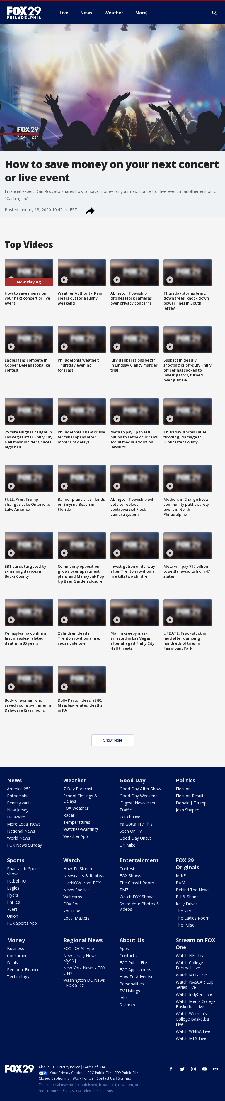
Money (16, 940)
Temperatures (76, 822)
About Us (132, 940)
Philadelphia (18, 796)
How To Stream (78, 868)
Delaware (16, 817)
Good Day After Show (140, 788)
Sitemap (127, 1005)
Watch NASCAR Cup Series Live (195, 984)
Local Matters (76, 918)
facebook (171, 1069)
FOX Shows (130, 875)
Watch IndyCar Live (194, 994)
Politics (185, 780)
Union (12, 916)
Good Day (132, 780)
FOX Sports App (22, 923)
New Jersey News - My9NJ (81, 958)
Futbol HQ (16, 881)
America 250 (19, 788)
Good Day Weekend (139, 796)
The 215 (183, 911)
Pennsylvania (19, 803)
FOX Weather (75, 808)
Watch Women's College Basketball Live (193, 1019)
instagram (193, 1069)
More (140, 13)
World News (18, 838)
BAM (180, 882)
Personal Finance (23, 969)
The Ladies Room (192, 918)
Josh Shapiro (188, 810)
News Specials (77, 889)
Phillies (13, 902)
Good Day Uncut (135, 838)
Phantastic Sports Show (23, 871)
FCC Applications (135, 969)
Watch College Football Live (189, 965)
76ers (12, 909)
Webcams (72, 897)
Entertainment (139, 860)
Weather (74, 780)
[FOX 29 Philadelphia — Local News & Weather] (26, 13)
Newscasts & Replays (83, 875)
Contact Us (130, 955)
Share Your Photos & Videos (140, 906)
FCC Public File (133, 962)
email (215, 1069)
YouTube (71, 911)
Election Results (191, 796)
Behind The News (192, 889)
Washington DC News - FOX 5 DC (84, 982)
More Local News (24, 824)
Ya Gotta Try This (136, 824)
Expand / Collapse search (214, 13)
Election (183, 788)
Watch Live (130, 817)
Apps (124, 948)
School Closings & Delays (80, 798)
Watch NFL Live (191, 955)
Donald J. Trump (191, 803)
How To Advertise (137, 976)
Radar (68, 815)
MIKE (181, 875)
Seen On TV (131, 831)
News (14, 780)
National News (21, 831)
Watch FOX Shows (137, 897)
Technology (18, 976)
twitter (182, 1069)
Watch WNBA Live (193, 1031)
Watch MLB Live (191, 975)
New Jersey (17, 810)
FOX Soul (72, 904)
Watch (71, 860)
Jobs (124, 998)
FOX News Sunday (24, 845)
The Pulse (185, 925)
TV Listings (130, 991)
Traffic (126, 810)
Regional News (83, 940)
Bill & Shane (187, 897)
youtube (204, 1069)
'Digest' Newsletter (138, 803)
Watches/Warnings (81, 829)
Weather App (75, 836)
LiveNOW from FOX (82, 882)
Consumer (17, 955)
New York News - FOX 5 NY (84, 970)
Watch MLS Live (191, 1038)
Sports (15, 860)
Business (15, 948)
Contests (128, 868)
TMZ (124, 889)
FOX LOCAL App (78, 948)
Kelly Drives (187, 904)
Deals (12, 962)
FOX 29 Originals (187, 864)
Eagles (13, 888)
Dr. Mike (127, 845)
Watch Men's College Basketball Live (196, 1004)
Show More (112, 740)
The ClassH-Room (137, 882)
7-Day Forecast (78, 788)
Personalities (132, 983)
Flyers (12, 895)
